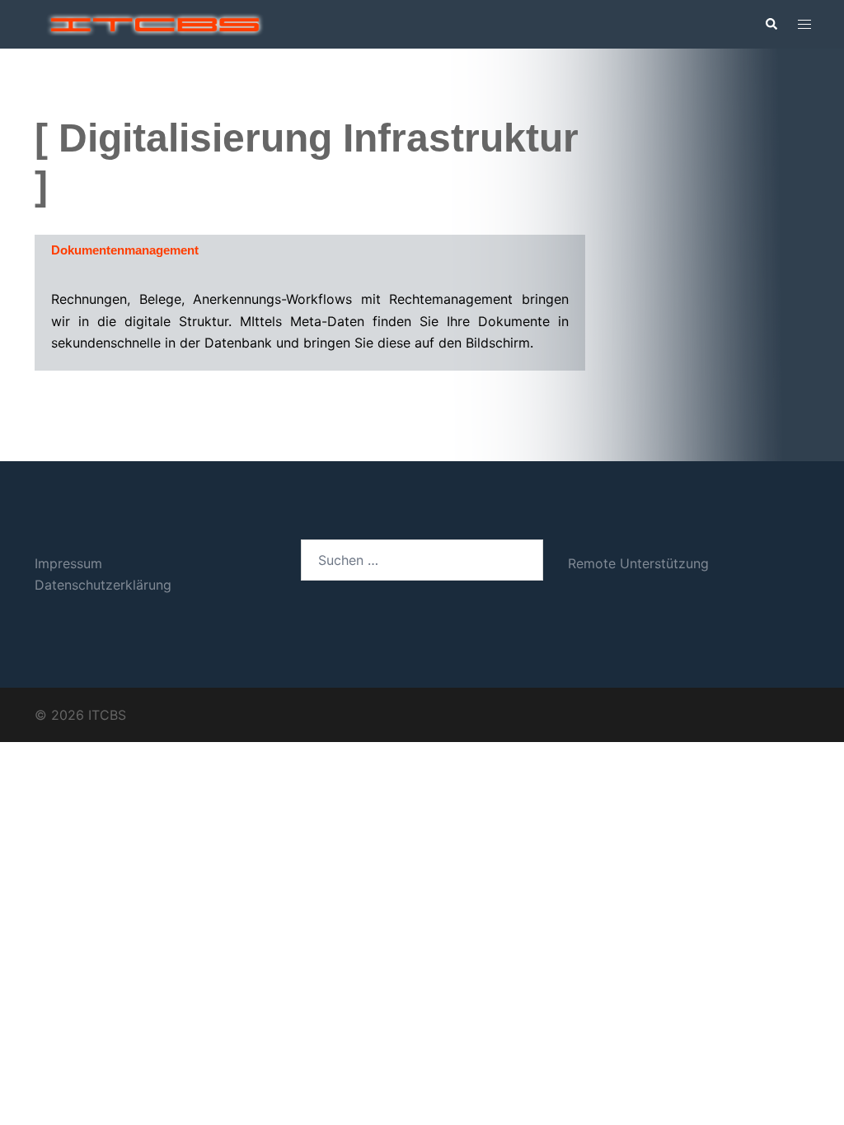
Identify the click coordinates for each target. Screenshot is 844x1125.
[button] (770, 24)
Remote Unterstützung (638, 563)
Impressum (68, 563)
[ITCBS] (154, 23)
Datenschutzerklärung (103, 585)
